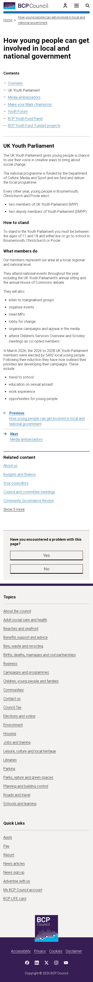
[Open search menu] (87, 5)
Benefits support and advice (25, 637)
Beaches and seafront (20, 628)
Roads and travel (16, 795)
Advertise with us (16, 881)
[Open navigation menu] (76, 5)
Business (10, 663)
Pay (6, 846)
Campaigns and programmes (26, 672)
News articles (14, 863)
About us (10, 466)
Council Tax (12, 707)
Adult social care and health (25, 620)
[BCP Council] (26, 5)
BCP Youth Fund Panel (25, 118)
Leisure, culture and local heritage (29, 751)
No (46, 568)
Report (8, 855)
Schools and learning (19, 804)
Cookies (55, 951)
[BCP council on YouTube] (66, 963)
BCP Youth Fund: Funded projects (34, 125)
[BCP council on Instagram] (56, 963)
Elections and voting (19, 716)
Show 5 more (14, 509)
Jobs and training (16, 742)
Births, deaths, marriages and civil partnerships (39, 655)
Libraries (10, 760)
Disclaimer (74, 951)
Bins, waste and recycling (23, 646)
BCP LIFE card (14, 898)
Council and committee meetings (29, 492)
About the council (17, 611)
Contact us (12, 698)
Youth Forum (18, 111)
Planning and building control (25, 786)
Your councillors (15, 483)
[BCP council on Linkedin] (37, 963)
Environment (13, 725)
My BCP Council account (22, 890)
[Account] (65, 5)
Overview (15, 83)
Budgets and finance (19, 474)
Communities (13, 690)
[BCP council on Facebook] (27, 963)
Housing (9, 734)
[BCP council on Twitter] (46, 963)
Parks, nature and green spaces (28, 777)
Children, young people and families (31, 681)
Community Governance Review (28, 501)
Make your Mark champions (30, 104)
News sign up (13, 872)
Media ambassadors (24, 97)
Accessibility (21, 951)
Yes (46, 555)
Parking (9, 769)
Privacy (40, 951)
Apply (7, 837)
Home (7, 20)
